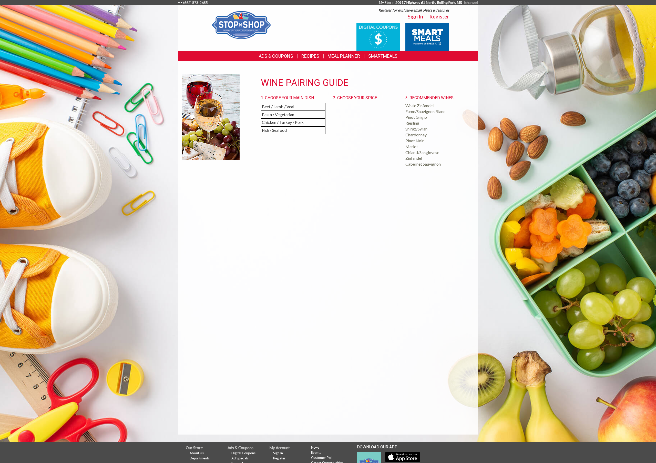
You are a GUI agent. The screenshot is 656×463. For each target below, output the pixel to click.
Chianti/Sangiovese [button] (422, 152)
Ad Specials (240, 458)
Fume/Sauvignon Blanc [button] (425, 111)
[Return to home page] (241, 24)
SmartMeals (382, 56)
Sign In (415, 16)
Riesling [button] (412, 122)
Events (316, 452)
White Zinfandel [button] (419, 105)
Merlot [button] (411, 146)
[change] (471, 2)
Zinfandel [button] (413, 158)
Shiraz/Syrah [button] (416, 128)
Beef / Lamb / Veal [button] (278, 106)
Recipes (310, 56)
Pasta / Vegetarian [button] (278, 114)
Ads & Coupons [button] (276, 56)
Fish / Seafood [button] (274, 130)
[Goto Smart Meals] (427, 36)
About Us (197, 453)
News (315, 447)
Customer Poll (321, 458)
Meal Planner (343, 56)
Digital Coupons (243, 453)
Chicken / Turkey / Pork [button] (283, 122)
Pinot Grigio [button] (416, 117)
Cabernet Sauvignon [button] (423, 164)
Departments (200, 458)
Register (439, 16)
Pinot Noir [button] (414, 140)
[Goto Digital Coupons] (378, 36)
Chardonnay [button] (416, 134)
